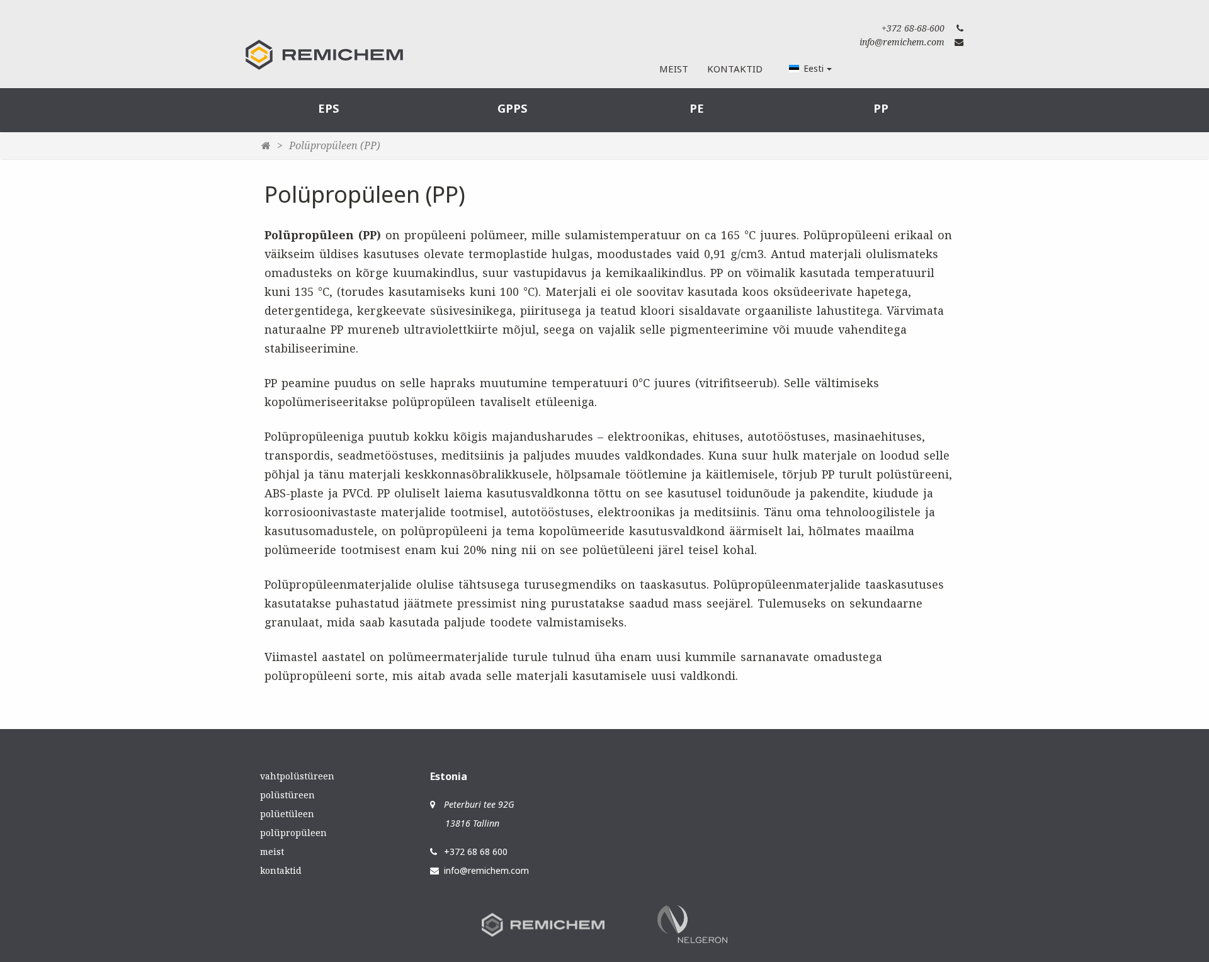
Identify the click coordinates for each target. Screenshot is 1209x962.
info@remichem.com (902, 42)
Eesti (813, 68)
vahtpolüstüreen (297, 776)
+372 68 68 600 (476, 851)
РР (880, 108)
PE (697, 108)
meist (272, 851)
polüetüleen (287, 814)
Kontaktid (735, 68)
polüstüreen (287, 795)
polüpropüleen (293, 833)
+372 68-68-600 (913, 28)
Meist (673, 68)
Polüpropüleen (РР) (334, 145)
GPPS (512, 108)
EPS (328, 108)
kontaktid (281, 870)
